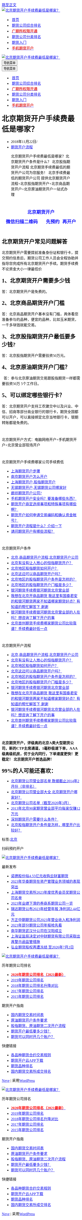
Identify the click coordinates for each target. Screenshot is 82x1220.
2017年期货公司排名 (27, 991)
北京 (13, 839)
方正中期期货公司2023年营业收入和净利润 (45, 920)
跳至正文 (9, 5)
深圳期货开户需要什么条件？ (34, 819)
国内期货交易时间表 (27, 1015)
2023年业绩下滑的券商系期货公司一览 (42, 903)
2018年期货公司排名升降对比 (34, 986)
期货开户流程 (22, 147)
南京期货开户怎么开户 (29, 477)
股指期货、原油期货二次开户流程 (38, 1026)
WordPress (27, 1081)
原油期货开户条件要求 (29, 1020)
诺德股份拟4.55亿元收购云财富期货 (39, 876)
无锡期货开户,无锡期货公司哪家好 (39, 488)
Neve (6, 1081)
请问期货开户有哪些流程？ (33, 531)
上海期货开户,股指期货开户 (33, 482)
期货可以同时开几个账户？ (33, 1037)
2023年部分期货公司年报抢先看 (36, 925)
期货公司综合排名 (26, 25)
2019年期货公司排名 (27, 980)
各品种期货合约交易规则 (31, 1055)
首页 (15, 20)
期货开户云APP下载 (27, 1060)
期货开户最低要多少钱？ (31, 1031)
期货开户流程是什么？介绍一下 (36, 526)
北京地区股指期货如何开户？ (34, 568)
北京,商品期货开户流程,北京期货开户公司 (44, 557)
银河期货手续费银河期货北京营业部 (40, 590)
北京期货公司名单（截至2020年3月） (41, 803)
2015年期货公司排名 (27, 997)
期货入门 (19, 43)
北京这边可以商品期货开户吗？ (36, 574)
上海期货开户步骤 (25, 471)
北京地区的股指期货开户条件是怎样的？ (44, 579)
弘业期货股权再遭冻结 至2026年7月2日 (42, 947)
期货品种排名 (22, 1066)
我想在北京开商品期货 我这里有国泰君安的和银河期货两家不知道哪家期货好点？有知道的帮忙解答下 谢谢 (45, 601)
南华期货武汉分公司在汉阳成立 (36, 931)
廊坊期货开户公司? (26, 493)
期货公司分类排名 (26, 37)
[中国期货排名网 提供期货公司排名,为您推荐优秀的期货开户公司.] (31, 10)
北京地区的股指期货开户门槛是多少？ (42, 585)
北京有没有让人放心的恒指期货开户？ (42, 563)
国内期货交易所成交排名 (31, 1071)
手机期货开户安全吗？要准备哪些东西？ (44, 499)
